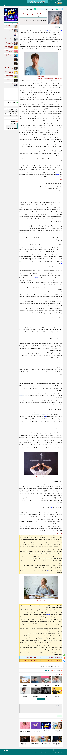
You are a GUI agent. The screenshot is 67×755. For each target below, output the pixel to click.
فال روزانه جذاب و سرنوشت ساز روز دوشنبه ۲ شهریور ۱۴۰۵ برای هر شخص (35, 731)
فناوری (16, 5)
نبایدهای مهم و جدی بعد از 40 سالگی (35, 684)
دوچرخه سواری (36, 414)
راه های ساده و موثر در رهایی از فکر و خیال (35, 695)
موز (47, 630)
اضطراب (50, 30)
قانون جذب (21, 514)
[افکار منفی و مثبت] (40, 463)
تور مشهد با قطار (14, 128)
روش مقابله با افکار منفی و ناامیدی (46, 695)
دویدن (46, 416)
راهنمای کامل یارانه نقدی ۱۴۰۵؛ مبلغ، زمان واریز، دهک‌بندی (31, 660)
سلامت (28, 5)
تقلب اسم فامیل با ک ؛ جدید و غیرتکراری (11, 107)
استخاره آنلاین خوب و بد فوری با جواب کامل (54, 660)
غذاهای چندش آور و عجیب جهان (46, 744)
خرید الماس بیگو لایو (46, 730)
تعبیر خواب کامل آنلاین (13, 123)
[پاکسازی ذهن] (40, 587)
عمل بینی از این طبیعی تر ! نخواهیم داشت (54, 657)
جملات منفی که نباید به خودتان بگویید (57, 695)
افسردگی (46, 30)
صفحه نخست (61, 750)
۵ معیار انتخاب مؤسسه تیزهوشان (57, 744)
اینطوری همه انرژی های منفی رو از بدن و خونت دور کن (46, 684)
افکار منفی (57, 27)
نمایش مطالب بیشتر (41, 698)
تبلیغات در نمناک (50, 750)
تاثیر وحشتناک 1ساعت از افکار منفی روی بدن (57, 684)
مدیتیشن (57, 174)
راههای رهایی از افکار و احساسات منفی (24, 684)
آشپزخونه (24, 5)
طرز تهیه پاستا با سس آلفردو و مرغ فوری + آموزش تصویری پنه (11, 104)
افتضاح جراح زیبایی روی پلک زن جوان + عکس (35, 744)
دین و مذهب (20, 5)
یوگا (48, 570)
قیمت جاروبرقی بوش (14, 126)
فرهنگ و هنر (46, 5)
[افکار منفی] (40, 63)
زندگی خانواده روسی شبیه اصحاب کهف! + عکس (32, 657)
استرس (61, 30)
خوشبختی (36, 277)
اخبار (50, 5)
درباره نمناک (56, 750)
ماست (51, 507)
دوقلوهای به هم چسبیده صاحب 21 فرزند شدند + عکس (25, 730)
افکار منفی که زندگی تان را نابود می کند (25, 695)
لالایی (41, 638)
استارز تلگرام (8, 126)
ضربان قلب (48, 614)
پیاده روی (43, 414)
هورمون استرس (21, 395)
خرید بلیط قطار (8, 128)
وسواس (46, 418)
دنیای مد (31, 5)
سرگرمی (42, 5)
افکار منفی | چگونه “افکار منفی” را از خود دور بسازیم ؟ (35, 14)
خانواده (39, 5)
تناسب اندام (35, 5)
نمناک (52, 5)
